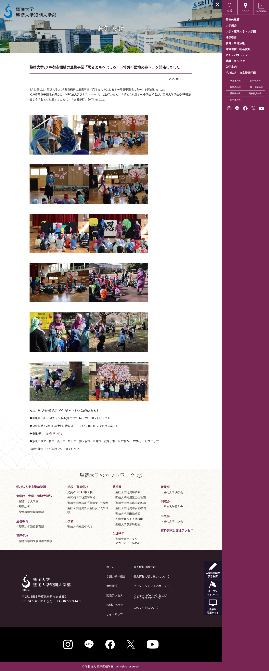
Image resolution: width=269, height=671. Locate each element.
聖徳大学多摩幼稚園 (127, 524)
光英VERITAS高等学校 (81, 497)
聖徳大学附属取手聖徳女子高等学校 (88, 510)
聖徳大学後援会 (173, 492)
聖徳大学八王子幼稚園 (129, 519)
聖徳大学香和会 (173, 506)
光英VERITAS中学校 (80, 492)
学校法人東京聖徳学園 (31, 486)
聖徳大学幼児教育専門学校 (35, 541)
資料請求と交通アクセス (177, 530)
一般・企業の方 (255, 87)
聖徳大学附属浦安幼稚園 (130, 508)
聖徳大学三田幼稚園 (127, 513)
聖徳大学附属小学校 (79, 526)
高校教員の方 (255, 93)
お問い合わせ (114, 604)
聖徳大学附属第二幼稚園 (130, 497)
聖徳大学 (24, 506)
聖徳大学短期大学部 (31, 512)
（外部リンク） (54, 433)
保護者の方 (235, 87)
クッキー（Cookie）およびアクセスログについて (150, 597)
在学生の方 (255, 81)
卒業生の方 (235, 81)
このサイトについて (146, 607)
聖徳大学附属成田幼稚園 (130, 502)
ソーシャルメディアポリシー (151, 585)
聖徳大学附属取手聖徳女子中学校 (88, 502)
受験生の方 (235, 93)
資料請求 (111, 585)
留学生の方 (235, 100)
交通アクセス (114, 595)
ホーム (110, 566)
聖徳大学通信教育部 (31, 526)
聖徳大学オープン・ (127, 540)
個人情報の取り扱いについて (151, 576)
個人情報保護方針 (145, 566)
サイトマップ (114, 614)
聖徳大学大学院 (28, 501)
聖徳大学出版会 (173, 521)
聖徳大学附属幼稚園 (127, 492)
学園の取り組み (116, 576)
